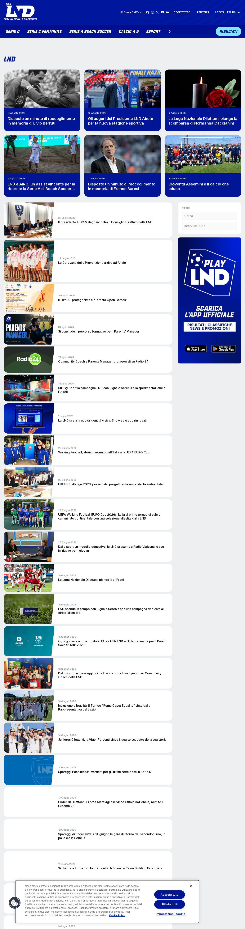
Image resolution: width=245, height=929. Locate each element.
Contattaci (182, 12)
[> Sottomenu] (169, 31)
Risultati (229, 31)
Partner (203, 12)
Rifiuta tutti (170, 904)
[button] (15, 903)
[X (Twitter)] (158, 12)
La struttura (225, 12)
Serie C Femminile (44, 31)
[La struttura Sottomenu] (239, 12)
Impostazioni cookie (170, 913)
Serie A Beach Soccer (90, 31)
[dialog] (107, 901)
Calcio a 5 (129, 31)
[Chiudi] (191, 886)
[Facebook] (148, 12)
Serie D (13, 31)
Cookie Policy (117, 915)
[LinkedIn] (168, 12)
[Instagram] (153, 12)
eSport (153, 31)
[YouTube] (163, 12)
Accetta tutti (170, 894)
